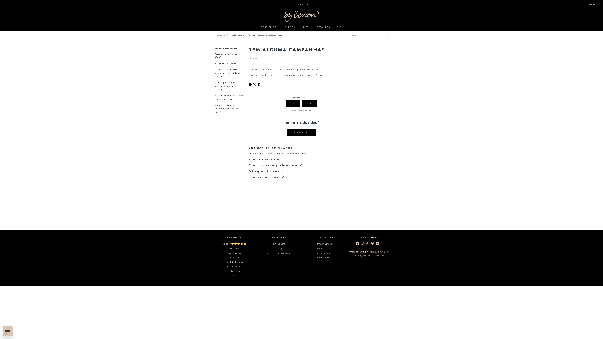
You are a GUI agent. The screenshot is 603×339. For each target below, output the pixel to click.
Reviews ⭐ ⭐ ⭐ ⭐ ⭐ (234, 243)
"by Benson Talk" (234, 266)
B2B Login (279, 248)
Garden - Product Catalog (279, 252)
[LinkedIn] (259, 84)
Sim (293, 103)
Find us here (279, 243)
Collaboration (234, 271)
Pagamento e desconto (235, 34)
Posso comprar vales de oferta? (225, 55)
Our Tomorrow (234, 252)
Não (310, 103)
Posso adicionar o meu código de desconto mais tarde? (229, 97)
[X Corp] (254, 84)
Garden (290, 27)
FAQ (339, 27)
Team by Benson (234, 257)
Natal (306, 27)
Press (234, 275)
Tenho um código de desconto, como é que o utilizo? (226, 108)
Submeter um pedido (301, 132)
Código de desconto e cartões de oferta (265, 34)
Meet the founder (234, 262)
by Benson (218, 34)
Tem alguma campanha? (225, 63)
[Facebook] (250, 84)
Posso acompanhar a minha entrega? (266, 177)
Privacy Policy (324, 257)
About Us (234, 248)
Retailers (323, 27)
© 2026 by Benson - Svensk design (369, 255)
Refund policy (324, 248)
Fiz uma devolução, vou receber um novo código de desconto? (228, 73)
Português (593, 4)
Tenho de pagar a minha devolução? (266, 171)
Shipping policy (324, 252)
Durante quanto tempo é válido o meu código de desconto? (226, 86)
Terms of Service (324, 243)
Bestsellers (269, 27)
